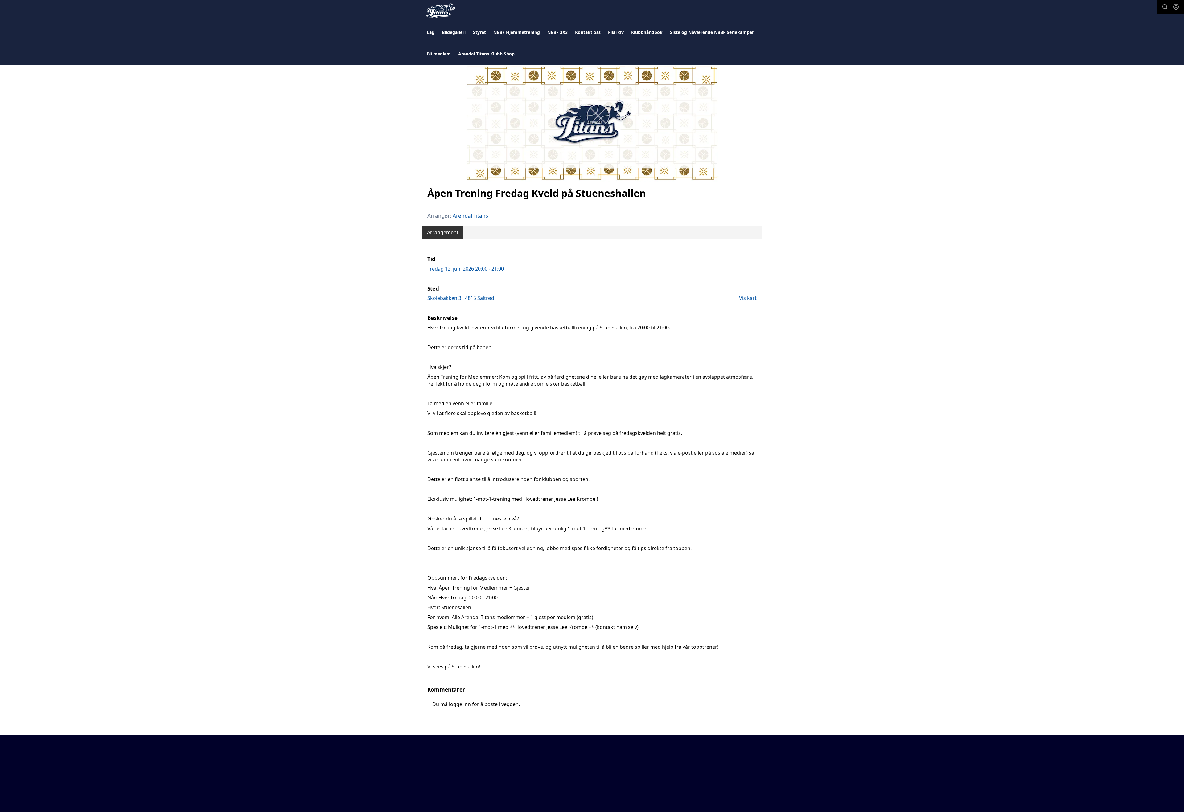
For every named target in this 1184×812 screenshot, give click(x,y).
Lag (430, 32)
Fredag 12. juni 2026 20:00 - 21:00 (465, 268)
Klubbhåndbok (647, 32)
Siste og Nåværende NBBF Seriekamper (712, 32)
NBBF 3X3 (557, 32)
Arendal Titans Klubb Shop (486, 54)
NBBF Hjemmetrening (516, 32)
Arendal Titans (470, 215)
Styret (479, 32)
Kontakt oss (588, 32)
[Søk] (1164, 6)
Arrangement (442, 232)
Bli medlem (439, 54)
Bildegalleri (454, 32)
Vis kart (748, 298)
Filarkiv (616, 32)
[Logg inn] (1176, 6)
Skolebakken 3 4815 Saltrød (460, 298)
